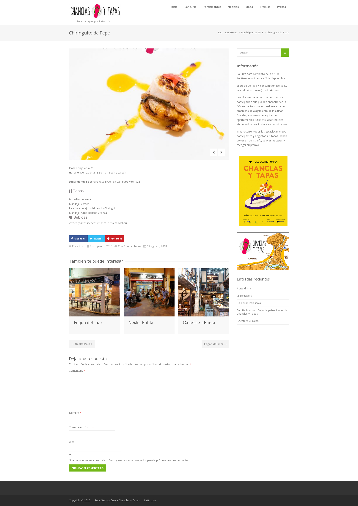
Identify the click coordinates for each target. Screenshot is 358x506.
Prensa (281, 7)
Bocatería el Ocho (248, 321)
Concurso (190, 7)
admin (80, 246)
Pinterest (116, 238)
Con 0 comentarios (129, 246)
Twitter (98, 238)
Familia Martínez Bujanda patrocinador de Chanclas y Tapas (262, 311)
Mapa (249, 7)
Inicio (174, 7)
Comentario (77, 370)
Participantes (212, 7)
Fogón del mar (88, 322)
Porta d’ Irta (244, 288)
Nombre (75, 412)
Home (233, 32)
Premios (265, 7)
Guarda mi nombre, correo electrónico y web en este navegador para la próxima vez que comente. (128, 460)
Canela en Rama (199, 322)
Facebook (79, 238)
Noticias (233, 7)
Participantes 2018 (252, 32)
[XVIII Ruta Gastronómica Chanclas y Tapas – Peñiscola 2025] (95, 11)
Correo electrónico (81, 427)
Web (71, 442)
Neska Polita (140, 322)
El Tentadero (244, 295)
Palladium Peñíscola (249, 303)
